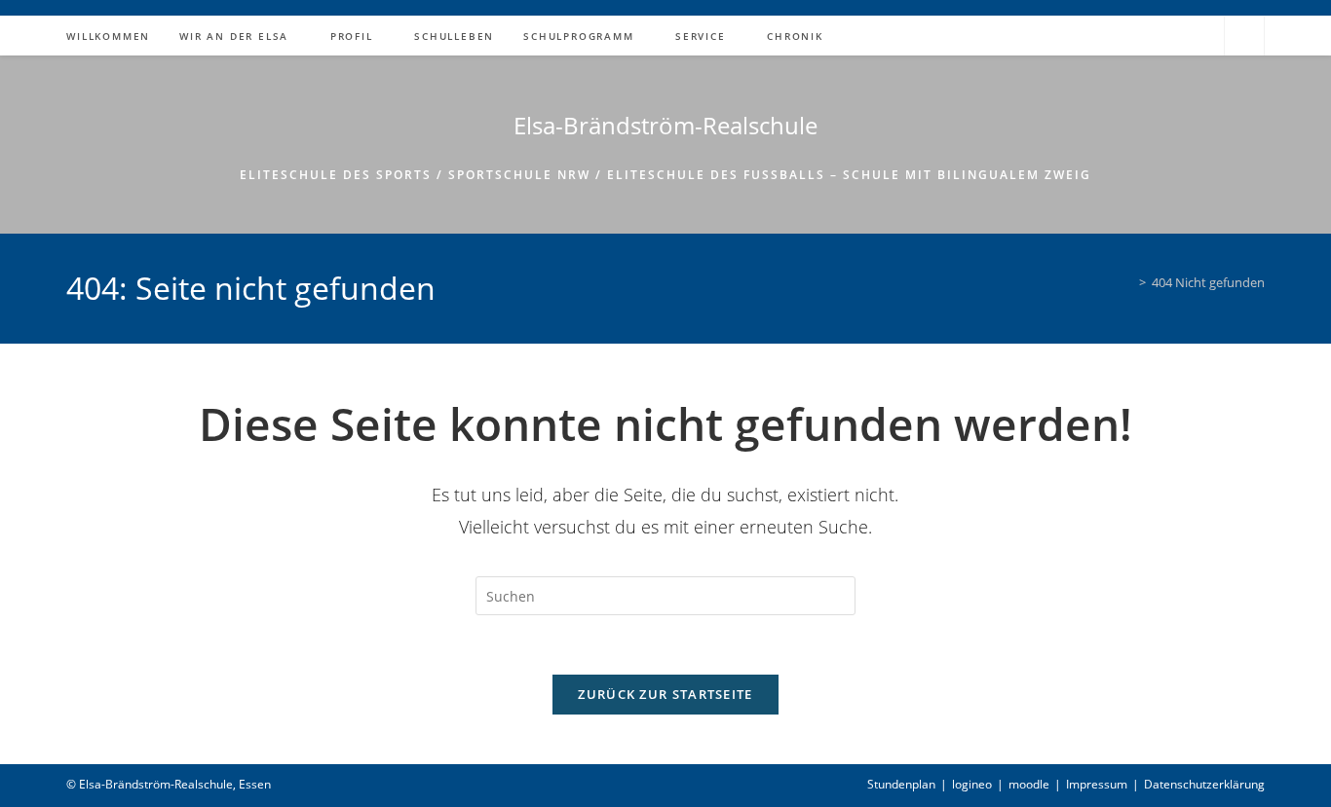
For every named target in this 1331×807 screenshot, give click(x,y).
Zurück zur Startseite (665, 694)
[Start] (1128, 282)
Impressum (1096, 784)
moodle (1028, 784)
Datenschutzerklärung (1204, 784)
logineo (972, 784)
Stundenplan (901, 784)
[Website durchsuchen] (1244, 37)
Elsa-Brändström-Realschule (665, 125)
